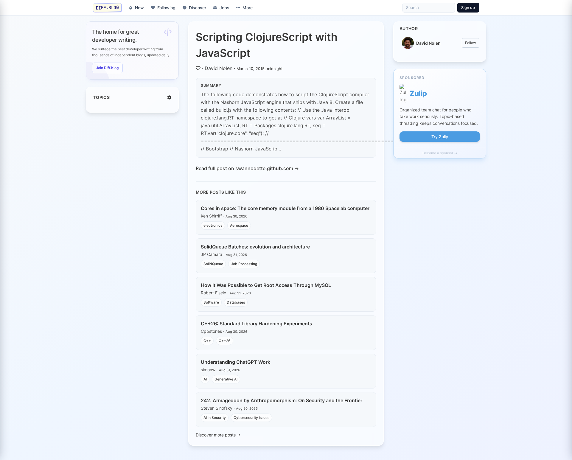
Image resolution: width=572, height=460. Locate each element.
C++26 (225, 340)
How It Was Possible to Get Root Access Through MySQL (266, 285)
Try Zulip (439, 136)
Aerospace (239, 225)
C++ (207, 340)
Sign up (468, 7)
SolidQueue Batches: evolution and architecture (255, 247)
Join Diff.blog (107, 68)
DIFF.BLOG (107, 7)
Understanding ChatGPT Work (235, 362)
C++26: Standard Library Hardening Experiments (256, 324)
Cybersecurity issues (251, 417)
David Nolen (218, 68)
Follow (470, 43)
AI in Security (214, 417)
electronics (212, 225)
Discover (197, 7)
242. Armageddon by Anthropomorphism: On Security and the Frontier (281, 400)
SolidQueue (213, 264)
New (139, 7)
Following (166, 7)
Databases (236, 302)
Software (211, 302)
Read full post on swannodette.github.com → (247, 168)
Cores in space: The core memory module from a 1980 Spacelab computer (285, 208)
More (248, 7)
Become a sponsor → (439, 153)
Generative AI (225, 379)
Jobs (224, 7)
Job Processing (244, 264)
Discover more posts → (218, 434)
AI (205, 379)
